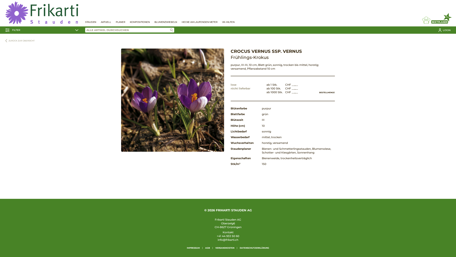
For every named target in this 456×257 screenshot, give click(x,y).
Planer (120, 22)
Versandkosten (224, 248)
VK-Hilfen (228, 22)
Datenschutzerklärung (254, 248)
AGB (207, 248)
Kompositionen (140, 22)
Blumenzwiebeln (165, 22)
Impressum (193, 248)
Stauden (90, 22)
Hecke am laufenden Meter (199, 22)
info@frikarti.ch (228, 239)
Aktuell (106, 22)
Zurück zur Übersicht (22, 40)
